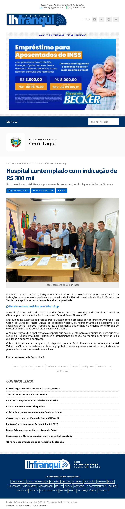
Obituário (79, 486)
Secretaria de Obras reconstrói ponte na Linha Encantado (39, 436)
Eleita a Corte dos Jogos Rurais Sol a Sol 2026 (32, 424)
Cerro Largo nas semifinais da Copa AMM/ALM (32, 418)
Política (34, 490)
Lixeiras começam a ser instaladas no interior (32, 400)
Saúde (72, 490)
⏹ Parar (61, 190)
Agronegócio (18, 481)
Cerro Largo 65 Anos (37, 481)
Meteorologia (46, 486)
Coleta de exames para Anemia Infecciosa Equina (34, 412)
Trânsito (102, 490)
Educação (90, 481)
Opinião (112, 486)
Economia (77, 481)
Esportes (101, 481)
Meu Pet (59, 486)
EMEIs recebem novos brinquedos (25, 406)
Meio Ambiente (29, 486)
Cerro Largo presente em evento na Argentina (33, 388)
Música (68, 486)
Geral (111, 481)
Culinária (55, 481)
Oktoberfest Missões (96, 486)
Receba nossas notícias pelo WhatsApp (34, 306)
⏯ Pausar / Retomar (43, 190)
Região (63, 490)
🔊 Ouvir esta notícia (18, 190)
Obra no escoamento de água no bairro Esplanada (35, 441)
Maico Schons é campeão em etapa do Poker (31, 430)
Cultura (66, 481)
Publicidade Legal (49, 490)
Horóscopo (14, 486)
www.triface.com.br (36, 505)
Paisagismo (22, 490)
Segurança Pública (86, 490)
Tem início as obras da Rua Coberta (26, 394)
